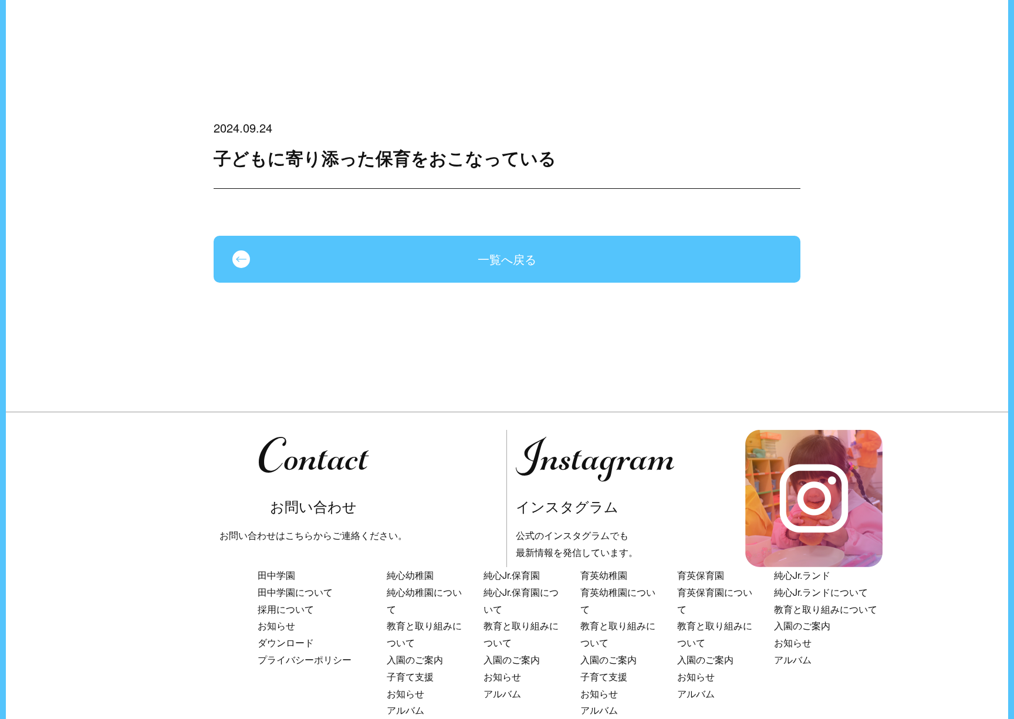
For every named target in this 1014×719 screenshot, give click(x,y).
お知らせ (276, 625)
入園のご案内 (415, 659)
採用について (286, 609)
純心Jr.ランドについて (821, 592)
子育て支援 (410, 676)
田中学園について (295, 592)
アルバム (405, 710)
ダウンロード (286, 642)
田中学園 (276, 575)
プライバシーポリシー (304, 659)
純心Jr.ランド (802, 575)
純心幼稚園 (410, 575)
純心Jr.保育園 (512, 575)
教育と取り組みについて (825, 609)
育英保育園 (700, 575)
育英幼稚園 (603, 575)
